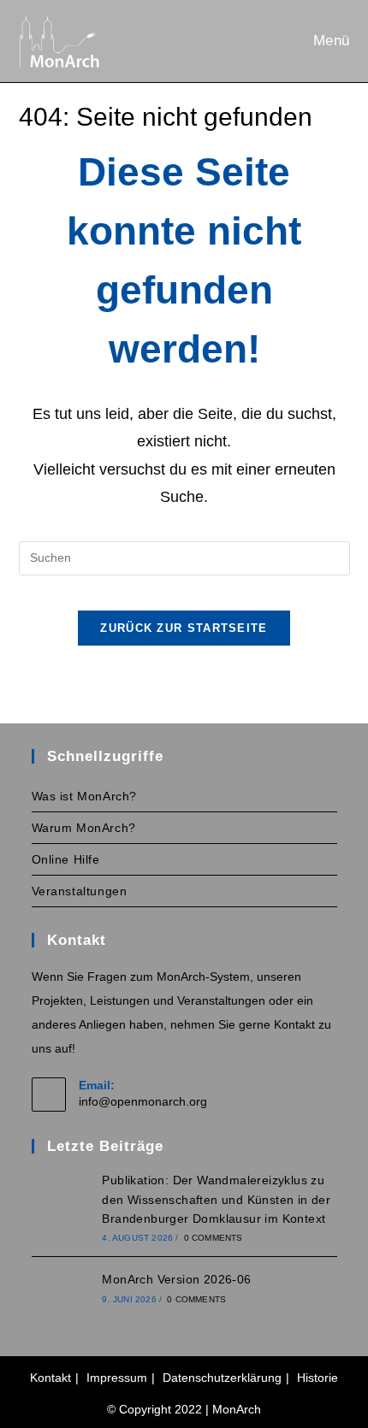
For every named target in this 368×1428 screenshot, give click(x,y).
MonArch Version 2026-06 (176, 1279)
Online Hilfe (66, 859)
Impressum (116, 1377)
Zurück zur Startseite (183, 628)
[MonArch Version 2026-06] (61, 1287)
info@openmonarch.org (143, 1101)
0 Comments (213, 1237)
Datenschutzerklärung (222, 1377)
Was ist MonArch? (85, 796)
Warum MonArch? (84, 828)
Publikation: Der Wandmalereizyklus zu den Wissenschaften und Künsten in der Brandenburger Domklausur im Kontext (216, 1199)
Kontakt (50, 1377)
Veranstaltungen (80, 891)
